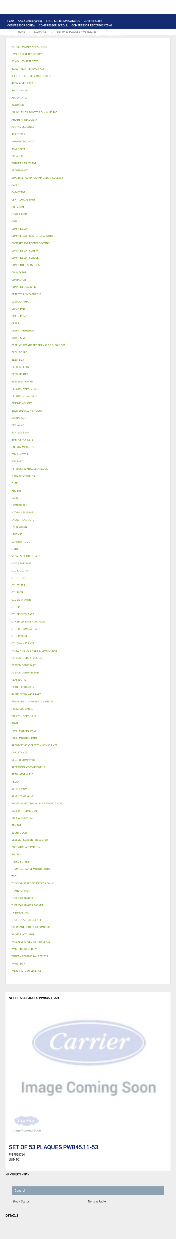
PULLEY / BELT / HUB (38, 121)
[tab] (88, 141)
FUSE (26, 66)
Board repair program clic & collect (37, 177)
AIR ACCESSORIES (73, 108)
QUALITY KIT (64, 135)
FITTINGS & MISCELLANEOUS (26, 126)
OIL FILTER (87, 80)
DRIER (62, 89)
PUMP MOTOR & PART (89, 75)
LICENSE (85, 112)
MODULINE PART (41, 135)
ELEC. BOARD (16, 39)
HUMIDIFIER (116, 108)
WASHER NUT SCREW (97, 126)
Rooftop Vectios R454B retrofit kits (37, 803)
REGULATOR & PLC (108, 39)
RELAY (51, 62)
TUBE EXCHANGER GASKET (24, 52)
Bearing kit (19, 170)
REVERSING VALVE (111, 89)
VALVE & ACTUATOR (40, 103)
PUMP (103, 71)
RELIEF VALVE (46, 89)
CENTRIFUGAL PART (20, 34)
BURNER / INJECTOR (100, 131)
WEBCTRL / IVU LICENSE (111, 112)
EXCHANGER (103, 43)
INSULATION (15, 103)
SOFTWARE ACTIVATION (22, 117)
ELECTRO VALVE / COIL (22, 108)
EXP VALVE (14, 94)
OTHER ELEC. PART (84, 71)
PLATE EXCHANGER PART (78, 48)
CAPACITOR (41, 66)
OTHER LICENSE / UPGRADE (60, 117)
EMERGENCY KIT (62, 131)
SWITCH (64, 62)
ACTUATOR (84, 103)
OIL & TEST (69, 80)
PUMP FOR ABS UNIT (20, 80)
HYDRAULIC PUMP (19, 75)
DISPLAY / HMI (83, 39)
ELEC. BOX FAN (62, 66)
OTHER (85, 117)
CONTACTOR (36, 62)
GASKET (60, 121)
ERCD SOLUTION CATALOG (63, 20)
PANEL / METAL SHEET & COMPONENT (31, 98)
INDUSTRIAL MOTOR (68, 57)
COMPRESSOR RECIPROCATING (92, 25)
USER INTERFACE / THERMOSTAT (49, 39)
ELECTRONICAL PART (109, 34)
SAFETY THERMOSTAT (54, 71)
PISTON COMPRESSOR (72, 29)
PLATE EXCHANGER (19, 48)
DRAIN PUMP (43, 75)
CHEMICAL (14, 121)
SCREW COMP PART (102, 29)
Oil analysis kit (22, 643)
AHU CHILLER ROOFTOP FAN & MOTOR (91, 52)
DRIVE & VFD (15, 62)
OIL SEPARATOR (109, 80)
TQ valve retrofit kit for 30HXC (33, 883)
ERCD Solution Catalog (27, 410)
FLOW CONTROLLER (20, 89)
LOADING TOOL (17, 43)
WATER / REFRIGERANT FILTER (27, 131)
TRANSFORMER (113, 62)
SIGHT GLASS (78, 121)
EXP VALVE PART (34, 94)
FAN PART (91, 57)
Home (10, 20)
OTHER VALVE (49, 108)
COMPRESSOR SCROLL (53, 25)
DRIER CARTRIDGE (83, 89)
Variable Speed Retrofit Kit (30, 941)
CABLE (78, 62)
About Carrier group (30, 20)
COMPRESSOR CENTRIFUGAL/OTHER (30, 29)
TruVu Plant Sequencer (27, 919)
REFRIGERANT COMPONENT (42, 85)
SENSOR (80, 66)
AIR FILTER (96, 108)
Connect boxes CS (23, 286)
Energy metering (23, 446)
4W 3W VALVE (65, 103)
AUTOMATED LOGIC (79, 43)
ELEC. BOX (92, 62)
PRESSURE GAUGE (88, 135)
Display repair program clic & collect (38, 345)
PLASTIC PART (92, 94)
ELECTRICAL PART (113, 57)
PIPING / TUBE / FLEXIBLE (111, 117)
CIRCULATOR (63, 75)
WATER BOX (84, 98)
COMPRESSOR (93, 20)
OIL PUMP (13, 85)
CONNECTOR (119, 66)
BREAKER (13, 66)
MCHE (15, 548)
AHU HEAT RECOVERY (62, 112)
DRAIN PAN (66, 98)
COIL (118, 43)
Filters (16, 490)
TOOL (79, 131)
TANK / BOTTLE (105, 98)
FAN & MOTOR (54, 52)
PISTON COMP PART (79, 34)
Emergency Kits (22, 439)
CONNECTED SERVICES (22, 71)
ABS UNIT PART (17, 135)
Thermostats (20, 912)
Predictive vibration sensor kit (34, 745)
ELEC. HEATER (98, 66)
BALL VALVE (102, 103)
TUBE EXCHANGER (47, 48)
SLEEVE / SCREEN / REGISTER (26, 112)
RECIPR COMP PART (50, 34)
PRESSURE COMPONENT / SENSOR (84, 85)
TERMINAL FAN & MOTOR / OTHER (29, 57)
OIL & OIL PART (48, 80)
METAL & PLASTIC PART (64, 94)
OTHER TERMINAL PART (65, 126)
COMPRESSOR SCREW (21, 25)
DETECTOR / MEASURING (47, 43)
